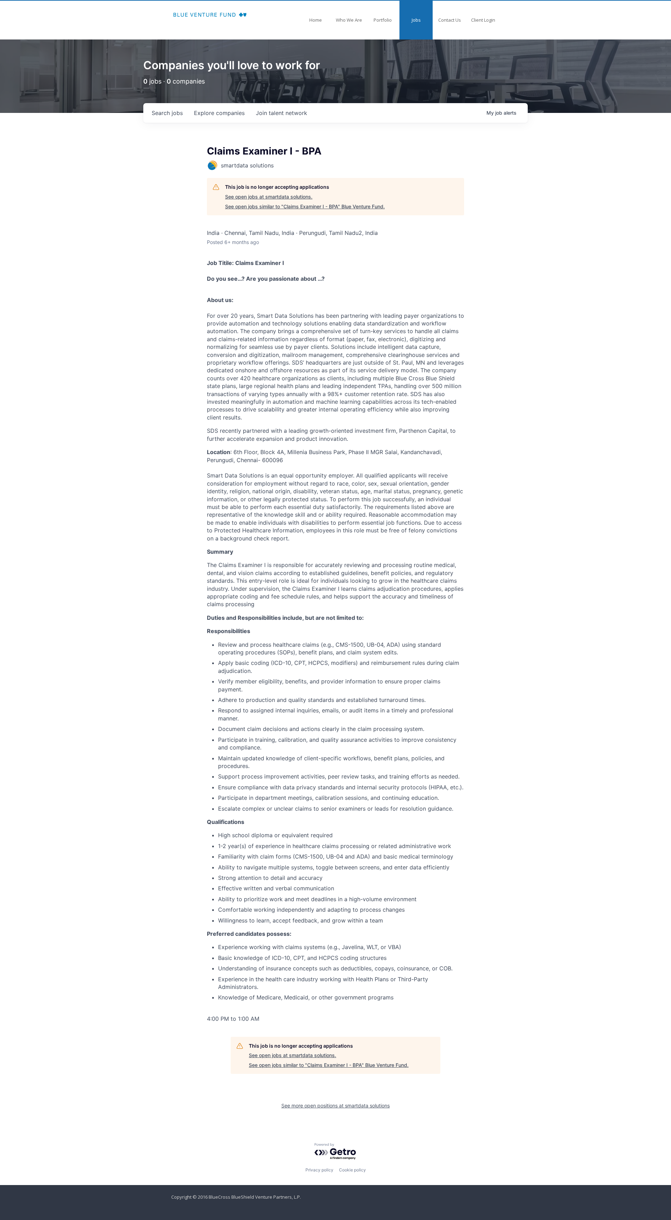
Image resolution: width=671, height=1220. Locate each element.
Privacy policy (319, 1169)
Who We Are (349, 20)
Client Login (483, 20)
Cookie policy (352, 1169)
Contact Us (449, 20)
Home (315, 20)
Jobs (416, 20)
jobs (167, 112)
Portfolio (383, 20)
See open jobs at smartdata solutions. (268, 197)
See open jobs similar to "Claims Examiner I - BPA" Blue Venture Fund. (305, 206)
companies (219, 112)
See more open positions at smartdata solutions (335, 1105)
